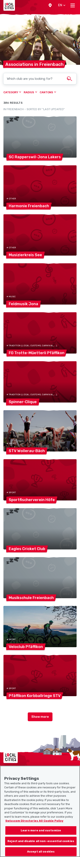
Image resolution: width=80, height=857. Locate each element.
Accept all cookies (41, 851)
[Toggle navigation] (73, 5)
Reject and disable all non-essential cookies (40, 841)
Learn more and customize (41, 830)
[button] (50, 5)
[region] (40, 811)
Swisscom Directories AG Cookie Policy (34, 820)
